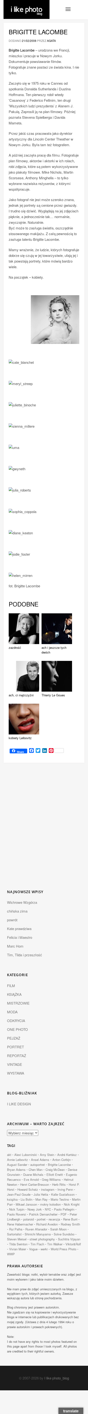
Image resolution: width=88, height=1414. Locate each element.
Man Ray (41, 1199)
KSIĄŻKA (14, 994)
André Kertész (67, 1154)
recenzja (54, 1219)
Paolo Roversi (16, 1214)
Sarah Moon (58, 1229)
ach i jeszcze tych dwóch (54, 650)
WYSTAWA (15, 1073)
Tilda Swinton (18, 1244)
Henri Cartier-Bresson (34, 1184)
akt (9, 1154)
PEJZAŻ (13, 1038)
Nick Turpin (16, 1209)
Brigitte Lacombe (38, 31)
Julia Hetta (41, 1194)
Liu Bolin (26, 1199)
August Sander (17, 1164)
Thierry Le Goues (53, 695)
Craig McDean (55, 1169)
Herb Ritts (59, 1184)
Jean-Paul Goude (19, 1194)
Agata (51, 41)
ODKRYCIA (16, 1020)
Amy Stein (47, 1154)
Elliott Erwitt (54, 1174)
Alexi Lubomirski (25, 1154)
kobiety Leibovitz (20, 738)
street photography (42, 1239)
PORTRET (15, 1046)
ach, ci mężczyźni (21, 695)
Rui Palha (15, 1229)
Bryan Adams (16, 1169)
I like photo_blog (56, 1377)
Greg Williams (51, 1179)
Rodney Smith (70, 1224)
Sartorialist (14, 1234)
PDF (64, 1214)
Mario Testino (60, 1199)
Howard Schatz (27, 1189)
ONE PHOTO (17, 1029)
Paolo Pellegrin (64, 1209)
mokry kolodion (50, 1204)
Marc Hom (15, 946)
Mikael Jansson (26, 1204)
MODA (12, 1011)
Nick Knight (72, 1204)
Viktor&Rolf (73, 1244)
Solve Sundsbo (64, 1234)
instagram (47, 1189)
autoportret (37, 1164)
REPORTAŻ (16, 1055)
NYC (48, 1209)
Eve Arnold (31, 1179)
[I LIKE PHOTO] (26, 6)
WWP (11, 1254)
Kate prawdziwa (19, 928)
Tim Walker (54, 1244)
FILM (11, 985)
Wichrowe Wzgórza (22, 902)
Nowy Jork (34, 1209)
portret (41, 1219)
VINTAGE (14, 1064)
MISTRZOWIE (18, 1003)
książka (12, 1199)
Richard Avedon (47, 1224)
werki (44, 1249)
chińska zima (17, 911)
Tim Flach (37, 1244)
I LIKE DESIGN (19, 1103)
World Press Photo (63, 1249)
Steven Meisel (17, 1239)
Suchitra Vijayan (69, 1239)
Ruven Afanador (36, 1229)
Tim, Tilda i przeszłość (24, 954)
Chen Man (35, 1169)
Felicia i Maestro (19, 937)
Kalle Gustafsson (63, 1194)
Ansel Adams (40, 1159)
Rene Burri (70, 1219)
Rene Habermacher (20, 1224)
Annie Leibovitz (17, 1159)
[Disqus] (44, 829)
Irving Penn (65, 1189)
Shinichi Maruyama (38, 1234)
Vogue (33, 1249)
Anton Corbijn (61, 1159)
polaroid (28, 1219)
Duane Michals (33, 1174)
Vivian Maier (17, 1249)
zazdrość (15, 647)
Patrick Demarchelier (43, 1214)
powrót (12, 919)
